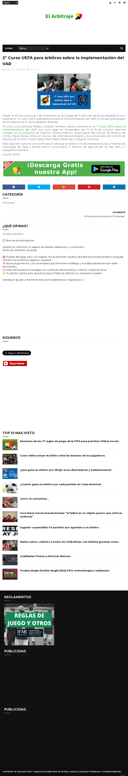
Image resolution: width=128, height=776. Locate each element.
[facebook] (115, 2)
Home (9, 48)
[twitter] (120, 2)
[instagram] (124, 2)
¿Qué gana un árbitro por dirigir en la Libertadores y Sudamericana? (66, 469)
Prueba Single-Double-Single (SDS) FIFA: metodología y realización (64, 570)
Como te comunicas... (34, 498)
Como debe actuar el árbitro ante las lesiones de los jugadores (62, 455)
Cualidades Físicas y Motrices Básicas (45, 556)
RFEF (16, 154)
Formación (34, 69)
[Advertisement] (64, 33)
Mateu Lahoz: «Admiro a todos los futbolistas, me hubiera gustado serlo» (69, 541)
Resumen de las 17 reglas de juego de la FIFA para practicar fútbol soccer (69, 441)
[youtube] (110, 2)
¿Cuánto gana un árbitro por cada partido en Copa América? (61, 484)
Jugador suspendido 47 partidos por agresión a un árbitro (59, 527)
